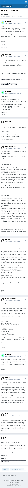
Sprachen (6, 480)
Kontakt (11, 482)
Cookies (17, 482)
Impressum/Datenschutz (17, 480)
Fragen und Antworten (17, 16)
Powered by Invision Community (14, 485)
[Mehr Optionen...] (25, 22)
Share (5, 469)
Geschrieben (13, 23)
